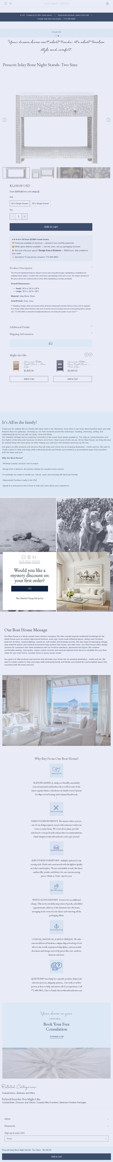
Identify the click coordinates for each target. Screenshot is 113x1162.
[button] (30, 578)
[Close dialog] (107, 554)
